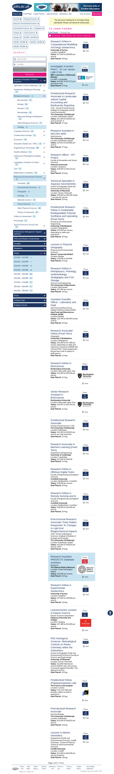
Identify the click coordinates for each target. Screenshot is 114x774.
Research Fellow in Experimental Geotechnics (61, 588)
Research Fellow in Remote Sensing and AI (63, 495)
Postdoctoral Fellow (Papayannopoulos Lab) (63, 681)
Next (62, 763)
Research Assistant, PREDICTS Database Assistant (62, 559)
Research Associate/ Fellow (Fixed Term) (62, 332)
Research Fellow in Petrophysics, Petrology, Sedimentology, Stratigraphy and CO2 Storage (64, 274)
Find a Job (17, 14)
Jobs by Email (52, 14)
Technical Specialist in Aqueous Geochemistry (63, 182)
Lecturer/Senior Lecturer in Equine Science (64, 611)
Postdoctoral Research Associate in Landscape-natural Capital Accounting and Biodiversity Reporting (64, 99)
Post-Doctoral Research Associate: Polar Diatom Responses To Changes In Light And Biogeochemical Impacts (64, 525)
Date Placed (53, 32)
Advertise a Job (65, 14)
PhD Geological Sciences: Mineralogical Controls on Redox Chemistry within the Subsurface (63, 644)
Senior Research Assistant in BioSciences (60, 394)
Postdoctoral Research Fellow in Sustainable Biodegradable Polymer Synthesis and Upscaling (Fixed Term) (64, 213)
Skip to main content (9, 2)
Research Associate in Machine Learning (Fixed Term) (64, 447)
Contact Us (30, 772)
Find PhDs (27, 14)
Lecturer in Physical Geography (61, 246)
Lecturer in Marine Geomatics (60, 734)
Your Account (85, 14)
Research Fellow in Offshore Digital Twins (62, 470)
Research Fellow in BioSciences (61, 365)
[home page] (22, 7)
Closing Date (65, 32)
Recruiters (97, 14)
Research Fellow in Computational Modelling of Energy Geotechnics (64, 44)
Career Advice (39, 14)
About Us (22, 772)
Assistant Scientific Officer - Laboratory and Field (63, 302)
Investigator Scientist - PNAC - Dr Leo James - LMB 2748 (63, 69)
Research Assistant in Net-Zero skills (62, 132)
